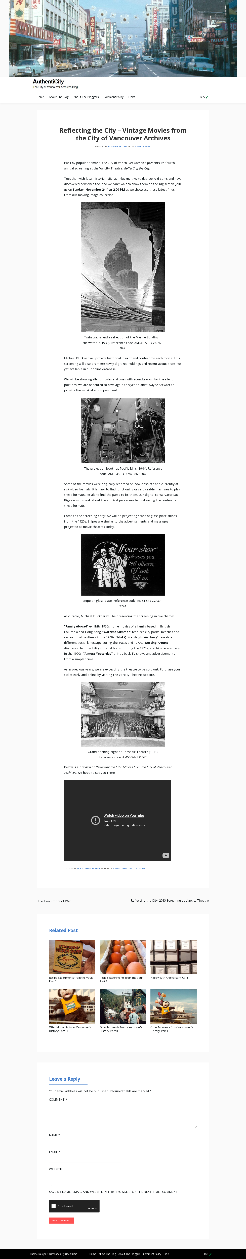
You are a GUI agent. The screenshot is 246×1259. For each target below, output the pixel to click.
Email (54, 1152)
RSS (203, 97)
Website (55, 1169)
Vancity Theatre (110, 168)
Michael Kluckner (119, 179)
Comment (58, 1099)
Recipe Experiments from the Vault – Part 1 (123, 979)
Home (40, 97)
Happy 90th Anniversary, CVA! (169, 978)
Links (131, 97)
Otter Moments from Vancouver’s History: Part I (171, 1029)
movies (116, 868)
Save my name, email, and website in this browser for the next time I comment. (113, 1192)
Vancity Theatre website (136, 675)
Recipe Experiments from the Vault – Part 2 (72, 979)
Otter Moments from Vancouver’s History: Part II (121, 1029)
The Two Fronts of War (54, 901)
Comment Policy (114, 97)
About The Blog (59, 97)
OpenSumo (71, 1253)
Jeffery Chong (143, 146)
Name (54, 1135)
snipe (124, 868)
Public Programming (88, 868)
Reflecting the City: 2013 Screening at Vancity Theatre (170, 900)
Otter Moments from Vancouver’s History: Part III (70, 1029)
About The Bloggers (86, 97)
